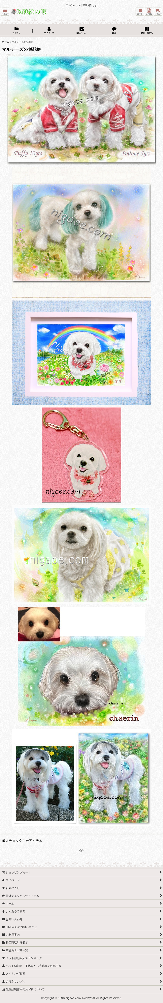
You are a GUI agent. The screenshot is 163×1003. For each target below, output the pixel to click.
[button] (5, 12)
